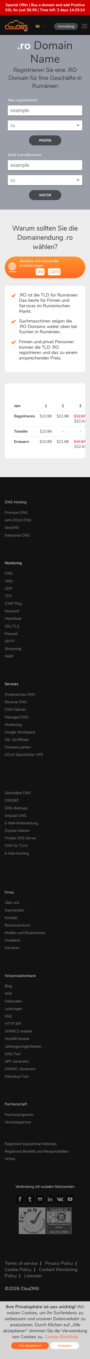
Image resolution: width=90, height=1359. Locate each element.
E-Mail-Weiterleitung (21, 823)
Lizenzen (33, 1276)
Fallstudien (13, 1001)
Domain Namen (17, 830)
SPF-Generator (17, 1061)
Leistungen (13, 1008)
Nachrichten (14, 910)
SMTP (9, 641)
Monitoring (13, 563)
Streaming (13, 648)
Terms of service (21, 1263)
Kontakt (11, 917)
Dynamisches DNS (20, 694)
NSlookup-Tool (16, 1076)
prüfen (45, 140)
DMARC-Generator (20, 1068)
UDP (8, 588)
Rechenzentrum (17, 925)
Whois (10, 1158)
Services (11, 683)
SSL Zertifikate (17, 739)
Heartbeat (13, 618)
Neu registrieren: (23, 100)
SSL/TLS (12, 626)
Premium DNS (16, 512)
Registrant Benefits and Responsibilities (37, 1151)
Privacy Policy (59, 1263)
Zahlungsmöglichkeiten (23, 1046)
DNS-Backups (16, 808)
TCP (8, 596)
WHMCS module (18, 1031)
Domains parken (18, 747)
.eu (40, 271)
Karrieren (12, 947)
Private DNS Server (20, 838)
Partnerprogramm (19, 1114)
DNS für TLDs (16, 845)
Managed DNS (16, 717)
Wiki (8, 993)
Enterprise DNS (17, 535)
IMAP (9, 656)
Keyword (12, 611)
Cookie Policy (18, 1270)
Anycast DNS (15, 815)
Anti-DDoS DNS (18, 520)
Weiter (45, 195)
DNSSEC (12, 800)
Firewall (11, 633)
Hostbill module (17, 1038)
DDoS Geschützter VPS (24, 754)
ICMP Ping (13, 603)
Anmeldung (66, 26)
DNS (8, 573)
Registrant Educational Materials (31, 1143)
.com (54, 271)
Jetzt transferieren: (25, 155)
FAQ (8, 1016)
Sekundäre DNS (18, 792)
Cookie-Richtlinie (61, 1337)
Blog (8, 986)
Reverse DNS (16, 701)
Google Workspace (20, 732)
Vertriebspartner (18, 1122)
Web (8, 581)
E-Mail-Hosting (17, 853)
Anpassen (65, 1346)
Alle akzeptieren (30, 1346)
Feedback (12, 940)
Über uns (12, 902)
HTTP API (13, 1023)
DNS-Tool (12, 1053)
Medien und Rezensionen (25, 932)
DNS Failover (15, 709)
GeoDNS (12, 527)
